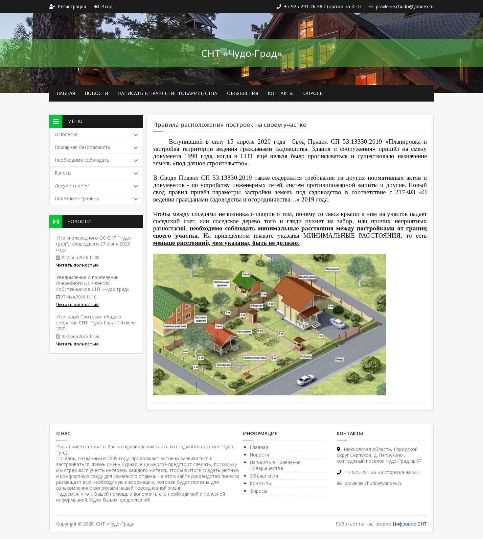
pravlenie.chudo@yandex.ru (373, 483)
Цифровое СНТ (410, 524)
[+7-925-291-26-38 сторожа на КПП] (280, 6)
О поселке (66, 134)
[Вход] (97, 6)
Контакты (280, 93)
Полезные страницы (77, 198)
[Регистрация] (53, 6)
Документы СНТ (72, 185)
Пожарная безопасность (82, 147)
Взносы (63, 173)
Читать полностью (77, 265)
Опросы (313, 93)
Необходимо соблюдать (82, 160)
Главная (64, 93)
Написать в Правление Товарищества (167, 93)
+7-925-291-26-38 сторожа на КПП (383, 472)
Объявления (242, 93)
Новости (96, 93)
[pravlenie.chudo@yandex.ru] (372, 6)
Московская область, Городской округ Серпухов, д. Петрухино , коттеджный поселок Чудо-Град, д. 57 (379, 455)
